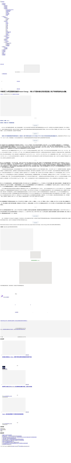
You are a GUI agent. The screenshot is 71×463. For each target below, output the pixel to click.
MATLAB (7, 44)
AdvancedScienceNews (9, 9)
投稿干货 (5, 40)
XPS (7, 22)
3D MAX (7, 18)
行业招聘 (5, 48)
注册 (3, 64)
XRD (7, 25)
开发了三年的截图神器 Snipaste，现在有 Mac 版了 (10, 442)
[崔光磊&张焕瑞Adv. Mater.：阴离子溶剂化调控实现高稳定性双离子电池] (14, 354)
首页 (4, 73)
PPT (7, 20)
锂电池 (7, 38)
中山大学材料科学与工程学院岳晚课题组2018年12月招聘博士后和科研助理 (15, 443)
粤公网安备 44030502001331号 (24, 446)
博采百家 (5, 8)
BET (7, 26)
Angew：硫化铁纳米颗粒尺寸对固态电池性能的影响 (12, 414)
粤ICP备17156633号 (14, 446)
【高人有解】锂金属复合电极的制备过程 (9, 438)
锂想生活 (7, 37)
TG (6, 29)
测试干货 (5, 21)
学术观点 (5, 7)
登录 (1, 64)
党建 (3, 52)
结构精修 (7, 45)
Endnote (7, 41)
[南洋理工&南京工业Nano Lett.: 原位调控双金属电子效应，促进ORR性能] (14, 384)
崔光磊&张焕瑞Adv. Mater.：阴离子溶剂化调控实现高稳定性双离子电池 (17, 356)
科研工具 (5, 39)
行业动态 (3, 49)
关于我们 (3, 51)
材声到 (7, 12)
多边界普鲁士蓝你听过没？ (7, 444)
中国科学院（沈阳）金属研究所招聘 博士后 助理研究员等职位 (13, 439)
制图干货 (5, 17)
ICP (6, 30)
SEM (7, 27)
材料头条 (3, 3)
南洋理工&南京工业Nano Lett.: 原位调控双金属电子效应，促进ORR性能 (17, 386)
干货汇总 (3, 16)
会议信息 (3, 50)
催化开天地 (8, 11)
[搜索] (31, 68)
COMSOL (7, 43)
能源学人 (7, 14)
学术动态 (3, 4)
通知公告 (3, 53)
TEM (7, 28)
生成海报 (16, 312)
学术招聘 (5, 47)
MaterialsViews (8, 10)
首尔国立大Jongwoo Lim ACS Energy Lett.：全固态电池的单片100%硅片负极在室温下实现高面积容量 (19, 437)
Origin (7, 19)
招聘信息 (3, 46)
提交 (1, 430)
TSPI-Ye (1, 94)
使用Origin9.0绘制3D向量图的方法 (8, 441)
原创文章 (5, 5)
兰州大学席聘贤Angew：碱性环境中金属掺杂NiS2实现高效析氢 (13, 440)
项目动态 (5, 6)
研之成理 (7, 13)
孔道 (7, 15)
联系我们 (3, 54)
